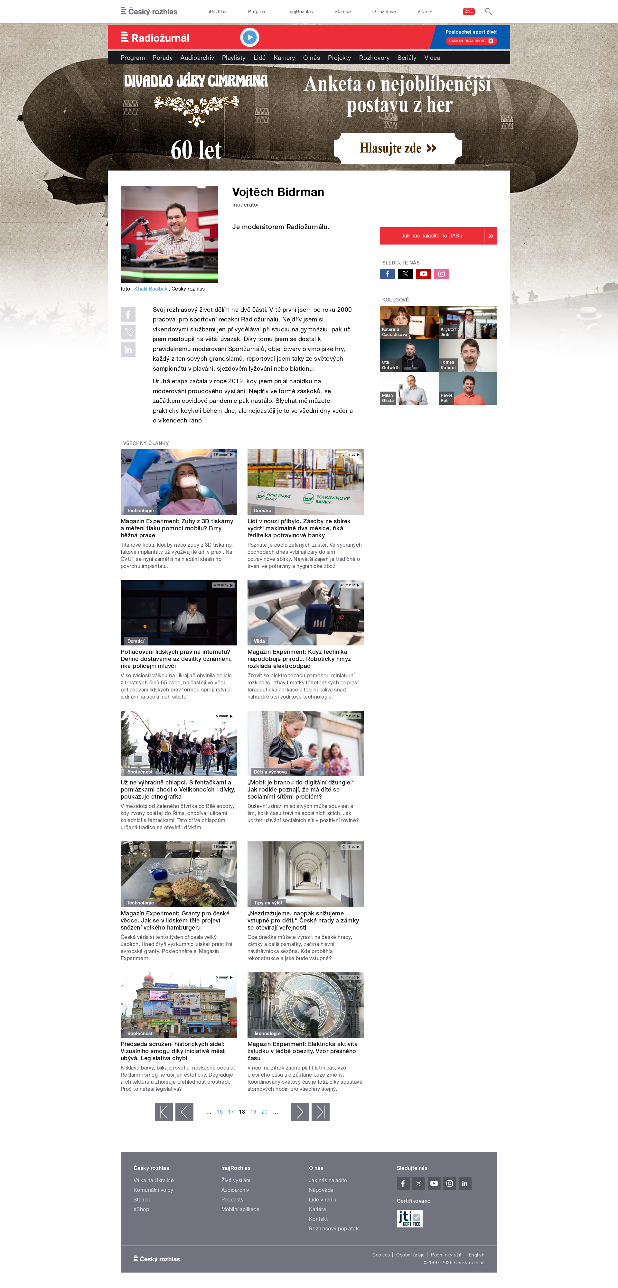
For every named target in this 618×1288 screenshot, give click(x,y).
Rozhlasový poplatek (334, 1229)
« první (164, 1112)
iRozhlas (218, 11)
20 (265, 1112)
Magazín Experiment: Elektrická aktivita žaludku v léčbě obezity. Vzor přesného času (303, 1051)
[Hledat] (488, 11)
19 (253, 1112)
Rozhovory (374, 57)
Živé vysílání (235, 1180)
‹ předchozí (184, 1112)
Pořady (163, 57)
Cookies (381, 1254)
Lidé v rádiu (323, 1200)
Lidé (260, 57)
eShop (141, 1209)
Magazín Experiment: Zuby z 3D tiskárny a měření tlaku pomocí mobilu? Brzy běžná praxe (177, 528)
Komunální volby (153, 1190)
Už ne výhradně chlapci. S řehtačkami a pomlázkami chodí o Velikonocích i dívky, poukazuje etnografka (178, 789)
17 (231, 1112)
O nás (311, 57)
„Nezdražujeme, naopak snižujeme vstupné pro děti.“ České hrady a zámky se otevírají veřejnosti (303, 920)
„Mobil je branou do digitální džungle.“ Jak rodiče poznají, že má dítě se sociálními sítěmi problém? (301, 789)
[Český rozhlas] (149, 11)
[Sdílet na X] (128, 332)
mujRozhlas (300, 11)
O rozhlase (384, 11)
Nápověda (321, 1190)
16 (220, 1112)
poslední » (321, 1112)
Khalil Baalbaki (151, 289)
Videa (432, 57)
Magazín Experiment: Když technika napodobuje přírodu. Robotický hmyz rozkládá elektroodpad (299, 658)
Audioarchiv (197, 57)
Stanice (343, 11)
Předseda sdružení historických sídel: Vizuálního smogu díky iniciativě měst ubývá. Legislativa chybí (173, 1051)
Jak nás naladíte (328, 1180)
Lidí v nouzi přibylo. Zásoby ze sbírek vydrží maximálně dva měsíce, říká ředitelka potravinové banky (299, 528)
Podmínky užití (447, 1254)
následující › (300, 1112)
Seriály (407, 57)
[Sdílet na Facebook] (128, 314)
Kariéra (317, 1209)
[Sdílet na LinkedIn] (128, 349)
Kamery (284, 57)
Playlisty (234, 57)
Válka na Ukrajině (154, 1180)
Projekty (339, 57)
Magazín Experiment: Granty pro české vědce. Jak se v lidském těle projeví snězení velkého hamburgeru (175, 920)
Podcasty (232, 1200)
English (476, 1254)
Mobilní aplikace (240, 1209)
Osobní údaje (410, 1254)
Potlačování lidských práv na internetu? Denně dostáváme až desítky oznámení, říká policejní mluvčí (176, 658)
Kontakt (318, 1219)
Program (257, 11)
